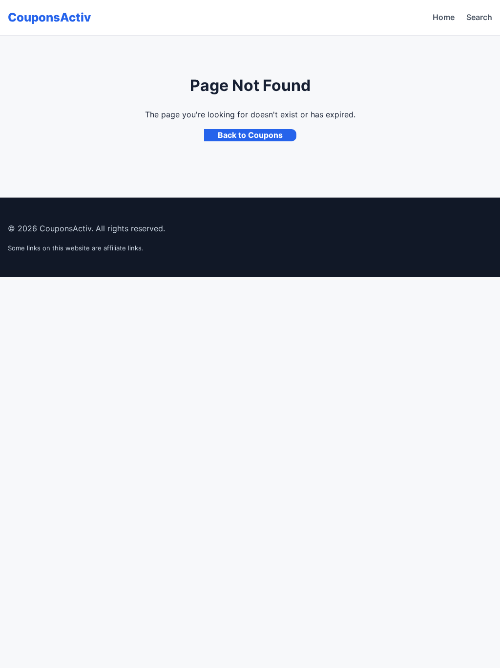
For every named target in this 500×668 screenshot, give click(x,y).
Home (444, 17)
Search (479, 17)
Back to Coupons (250, 135)
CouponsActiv (49, 17)
